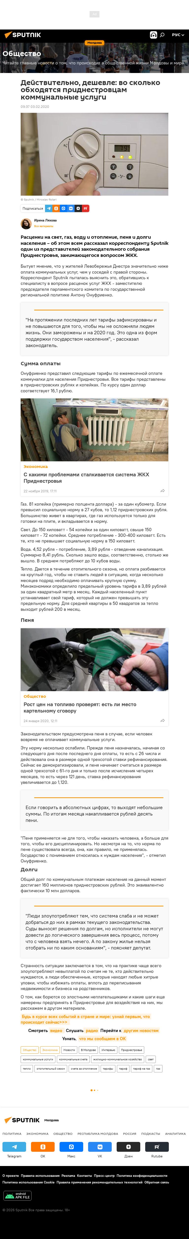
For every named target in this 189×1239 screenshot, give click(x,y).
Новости (69, 1050)
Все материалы (43, 226)
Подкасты (150, 1133)
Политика (11, 1133)
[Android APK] (17, 1196)
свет (151, 1059)
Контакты (84, 1175)
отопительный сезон (51, 1068)
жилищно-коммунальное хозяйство (117, 1059)
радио (91, 1030)
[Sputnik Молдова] (24, 39)
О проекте (10, 1175)
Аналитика (175, 1133)
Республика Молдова (98, 1133)
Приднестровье (131, 1050)
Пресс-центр (104, 1175)
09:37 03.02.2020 (35, 106)
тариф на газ (141, 1068)
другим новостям (140, 1030)
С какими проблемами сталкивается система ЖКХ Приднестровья (86, 477)
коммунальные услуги (38, 1059)
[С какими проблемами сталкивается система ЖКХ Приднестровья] (94, 429)
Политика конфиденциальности (142, 1175)
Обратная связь (156, 1182)
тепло (27, 1068)
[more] (163, 491)
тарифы (108, 1068)
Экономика (36, 467)
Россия (129, 1133)
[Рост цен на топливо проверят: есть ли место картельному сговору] (94, 659)
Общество (35, 696)
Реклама (68, 1175)
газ (158, 1068)
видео (56, 1030)
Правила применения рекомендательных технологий (99, 1182)
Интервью (108, 1050)
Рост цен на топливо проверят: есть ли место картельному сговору (80, 707)
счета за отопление (84, 1068)
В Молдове (88, 1050)
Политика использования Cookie (28, 1182)
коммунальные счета (73, 1059)
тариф (123, 1068)
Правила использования (40, 1175)
